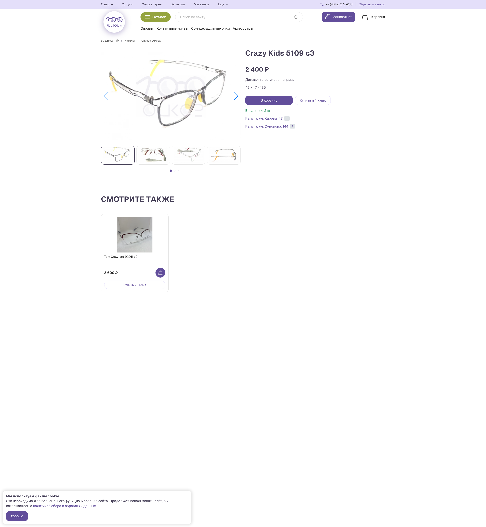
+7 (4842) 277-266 (339, 4)
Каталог (159, 17)
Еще (221, 4)
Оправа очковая (151, 40)
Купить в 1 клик (313, 100)
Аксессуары (243, 28)
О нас (105, 4)
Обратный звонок (372, 4)
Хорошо (17, 516)
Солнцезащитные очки (210, 28)
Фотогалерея (152, 4)
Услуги (127, 4)
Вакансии (178, 4)
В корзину (269, 100)
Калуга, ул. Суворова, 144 (269, 126)
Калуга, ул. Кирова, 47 (266, 118)
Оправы (147, 28)
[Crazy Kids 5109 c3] (171, 96)
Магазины (201, 4)
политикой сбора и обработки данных (64, 506)
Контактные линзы (172, 28)
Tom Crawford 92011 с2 (120, 257)
